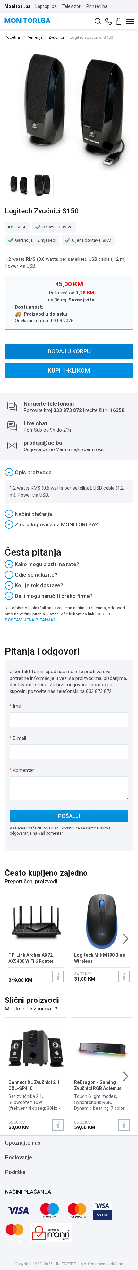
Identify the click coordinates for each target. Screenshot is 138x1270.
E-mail (18, 738)
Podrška (15, 1172)
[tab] (69, 472)
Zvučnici (56, 37)
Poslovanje (18, 1157)
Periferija (35, 37)
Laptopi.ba (46, 6)
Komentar (21, 770)
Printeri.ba (97, 6)
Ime (15, 706)
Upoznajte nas (22, 1143)
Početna (12, 37)
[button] (125, 939)
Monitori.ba (17, 6)
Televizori (72, 6)
